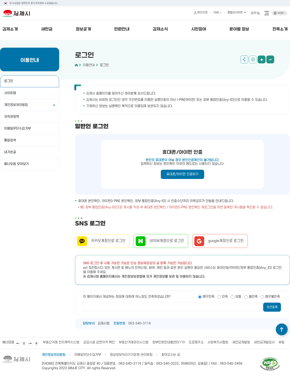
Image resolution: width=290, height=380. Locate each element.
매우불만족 (272, 296)
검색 (253, 13)
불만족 (253, 296)
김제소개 (10, 29)
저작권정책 (11, 117)
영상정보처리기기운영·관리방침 (131, 355)
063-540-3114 (139, 323)
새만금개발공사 (264, 342)
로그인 (8, 81)
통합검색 (10, 140)
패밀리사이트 (235, 12)
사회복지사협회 (218, 342)
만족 (225, 296)
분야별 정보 (239, 29)
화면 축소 (270, 59)
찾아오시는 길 (170, 355)
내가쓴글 (10, 152)
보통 (238, 296)
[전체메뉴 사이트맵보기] (266, 13)
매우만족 (208, 296)
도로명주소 (196, 342)
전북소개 (280, 29)
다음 (30, 343)
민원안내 (121, 29)
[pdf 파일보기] (270, 359)
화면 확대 (262, 59)
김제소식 (160, 29)
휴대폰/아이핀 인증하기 (182, 174)
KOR (281, 13)
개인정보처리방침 (16, 105)
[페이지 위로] (282, 329)
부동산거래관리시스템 (133, 342)
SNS (217, 12)
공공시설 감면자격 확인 (99, 342)
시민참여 (198, 29)
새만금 (46, 29)
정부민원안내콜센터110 (168, 342)
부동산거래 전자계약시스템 (61, 342)
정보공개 (83, 29)
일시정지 (23, 343)
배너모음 (36, 343)
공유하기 (244, 59)
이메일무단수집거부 (17, 128)
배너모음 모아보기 (16, 164)
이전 (17, 343)
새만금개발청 (241, 342)
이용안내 (89, 65)
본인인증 (202, 12)
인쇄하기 (253, 59)
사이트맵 (10, 93)
